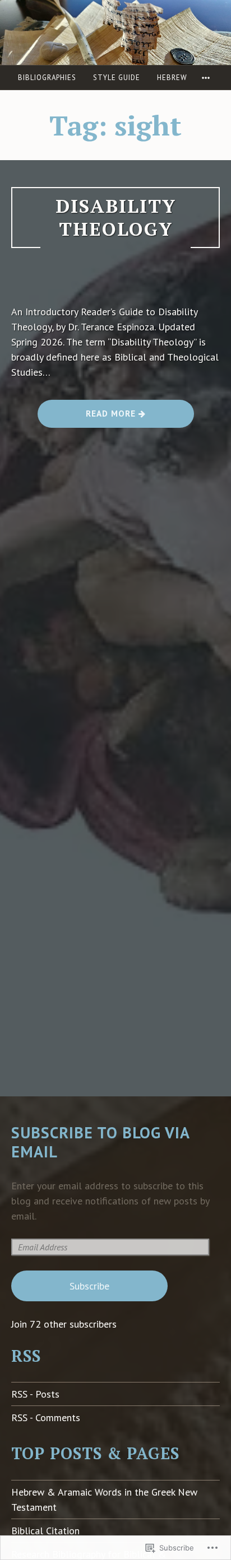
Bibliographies (47, 77)
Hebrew (172, 77)
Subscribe (89, 1285)
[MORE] (207, 78)
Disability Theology (116, 217)
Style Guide (116, 77)
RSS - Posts (35, 1394)
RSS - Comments (45, 1417)
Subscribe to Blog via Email (100, 1142)
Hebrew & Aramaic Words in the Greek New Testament (104, 1500)
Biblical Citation (45, 1530)
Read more (88, 417)
